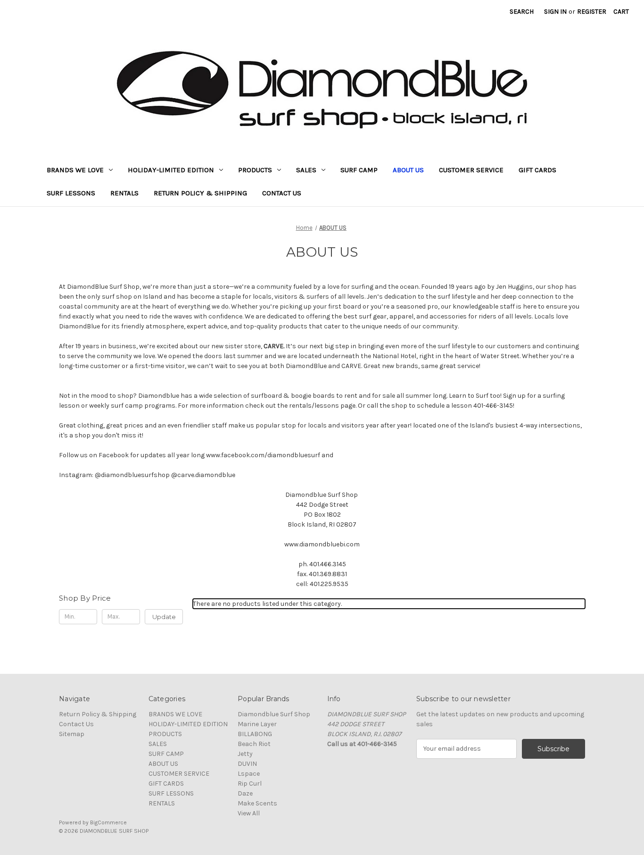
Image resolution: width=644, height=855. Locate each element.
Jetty (245, 754)
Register (591, 12)
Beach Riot (254, 744)
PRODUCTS (255, 170)
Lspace (249, 774)
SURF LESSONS (71, 193)
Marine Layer (257, 724)
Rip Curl (250, 784)
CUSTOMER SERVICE (471, 170)
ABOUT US (408, 170)
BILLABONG (255, 734)
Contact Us (281, 193)
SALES (306, 170)
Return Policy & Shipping (200, 193)
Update (164, 616)
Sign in (555, 12)
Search (522, 12)
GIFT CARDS (537, 170)
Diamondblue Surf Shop (274, 714)
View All (249, 813)
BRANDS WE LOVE (75, 170)
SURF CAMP (359, 170)
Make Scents (257, 803)
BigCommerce (108, 822)
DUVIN (247, 764)
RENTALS (124, 193)
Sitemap (71, 734)
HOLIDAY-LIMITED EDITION (171, 170)
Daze (245, 793)
